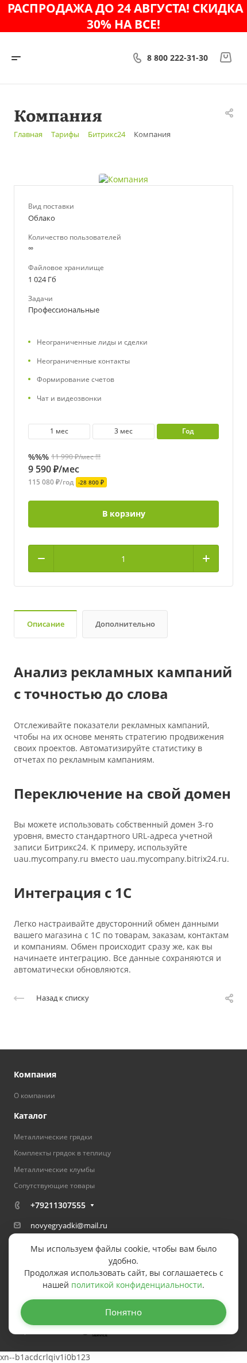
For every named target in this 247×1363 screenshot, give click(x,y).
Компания (35, 1074)
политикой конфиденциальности (136, 1284)
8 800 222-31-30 (177, 57)
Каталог (30, 1115)
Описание (45, 624)
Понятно (123, 1312)
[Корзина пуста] (225, 57)
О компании (34, 1095)
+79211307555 (58, 1205)
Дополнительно (125, 624)
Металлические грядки (53, 1137)
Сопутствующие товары (54, 1185)
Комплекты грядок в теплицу (62, 1153)
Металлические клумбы (54, 1169)
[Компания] (123, 178)
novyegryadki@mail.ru (68, 1225)
